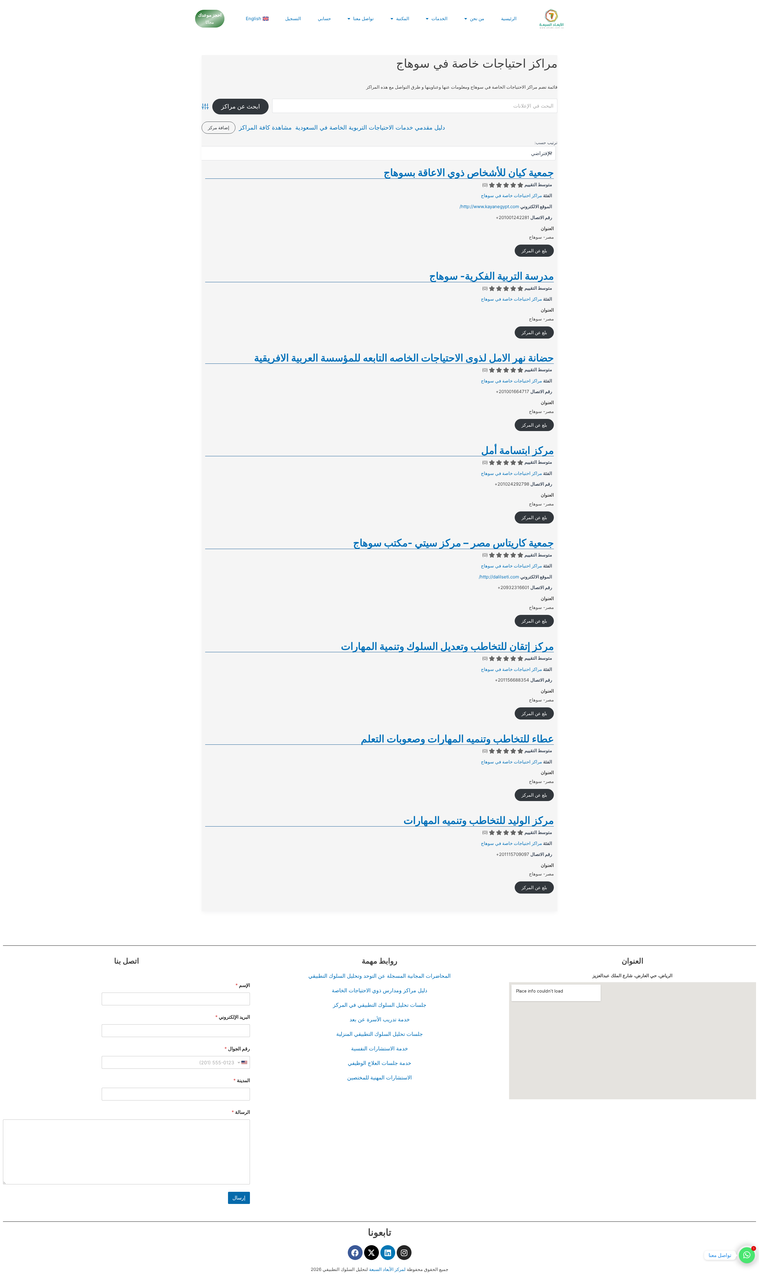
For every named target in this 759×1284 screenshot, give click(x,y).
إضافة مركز (218, 127)
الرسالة (241, 1112)
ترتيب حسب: (546, 142)
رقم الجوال (237, 1049)
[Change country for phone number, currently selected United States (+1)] (243, 1062)
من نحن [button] (477, 18)
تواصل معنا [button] (363, 18)
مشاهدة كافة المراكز (265, 127)
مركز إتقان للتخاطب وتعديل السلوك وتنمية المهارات (447, 646)
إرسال (238, 1198)
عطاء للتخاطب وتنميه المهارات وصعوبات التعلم (457, 739)
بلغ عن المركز (534, 250)
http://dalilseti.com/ (499, 577)
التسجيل (293, 18)
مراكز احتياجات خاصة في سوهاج (511, 195)
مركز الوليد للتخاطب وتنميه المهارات (479, 820)
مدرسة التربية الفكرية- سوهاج (491, 276)
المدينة (241, 1080)
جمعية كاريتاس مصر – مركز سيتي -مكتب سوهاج (453, 543)
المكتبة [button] (402, 18)
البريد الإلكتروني (232, 1017)
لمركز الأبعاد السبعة (388, 1269)
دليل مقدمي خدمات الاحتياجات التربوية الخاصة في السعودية (370, 127)
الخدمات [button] (439, 18)
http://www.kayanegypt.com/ (489, 206)
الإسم (242, 985)
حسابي (324, 18)
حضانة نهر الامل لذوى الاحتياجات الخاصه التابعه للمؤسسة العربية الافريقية (404, 358)
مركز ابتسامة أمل (517, 450)
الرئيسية (508, 18)
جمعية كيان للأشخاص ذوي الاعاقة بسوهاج (469, 172)
